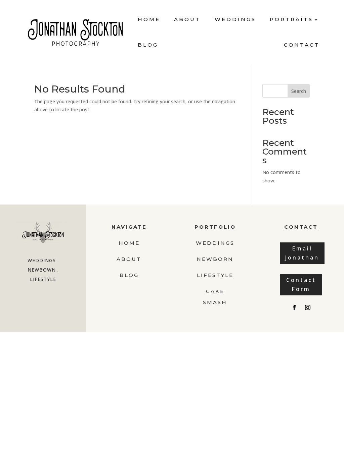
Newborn (215, 259)
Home (149, 19)
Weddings (235, 19)
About (187, 19)
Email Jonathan (302, 253)
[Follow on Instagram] (307, 307)
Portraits (291, 19)
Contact (302, 45)
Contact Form (301, 284)
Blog (148, 45)
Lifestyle (215, 275)
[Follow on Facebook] (294, 307)
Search (298, 91)
